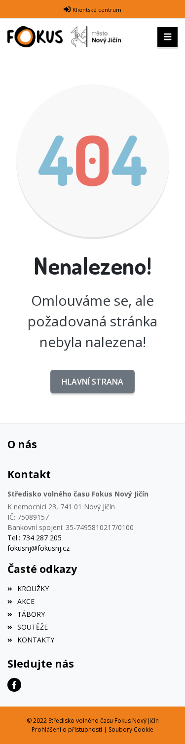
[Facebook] (14, 685)
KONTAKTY (35, 639)
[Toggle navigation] (167, 37)
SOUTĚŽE (32, 627)
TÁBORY (31, 614)
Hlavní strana (92, 381)
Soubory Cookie (131, 729)
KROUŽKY (33, 588)
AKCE (26, 601)
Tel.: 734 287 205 (34, 537)
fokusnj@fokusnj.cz (38, 548)
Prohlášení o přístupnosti (67, 729)
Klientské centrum (97, 9)
